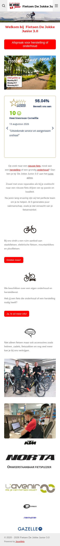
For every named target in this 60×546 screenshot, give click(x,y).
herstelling (15, 169)
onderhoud (43, 169)
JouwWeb (20, 541)
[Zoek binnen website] (3, 6)
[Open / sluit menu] (56, 6)
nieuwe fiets (34, 165)
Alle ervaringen (14, 151)
